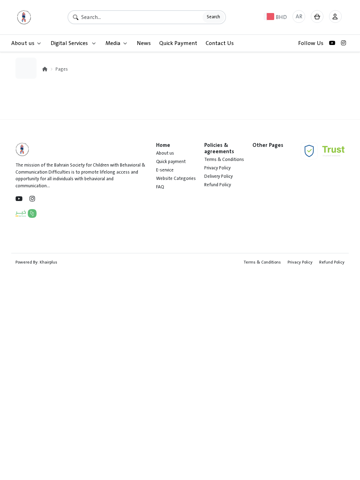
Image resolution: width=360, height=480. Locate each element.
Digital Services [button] (70, 43)
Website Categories (176, 178)
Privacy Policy (217, 168)
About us (165, 153)
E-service (165, 170)
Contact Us (220, 43)
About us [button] (22, 43)
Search (213, 17)
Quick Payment (178, 43)
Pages (62, 69)
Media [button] (113, 43)
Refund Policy (217, 185)
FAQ (160, 187)
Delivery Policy (218, 176)
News (144, 43)
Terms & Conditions (224, 159)
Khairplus (48, 262)
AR (299, 16)
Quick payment (171, 162)
